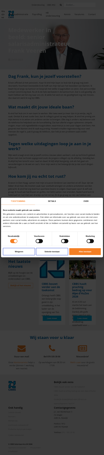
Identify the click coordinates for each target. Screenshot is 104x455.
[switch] (39, 241)
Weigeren (19, 251)
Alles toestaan (85, 251)
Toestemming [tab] (18, 201)
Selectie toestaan (52, 251)
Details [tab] (52, 201)
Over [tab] (86, 201)
